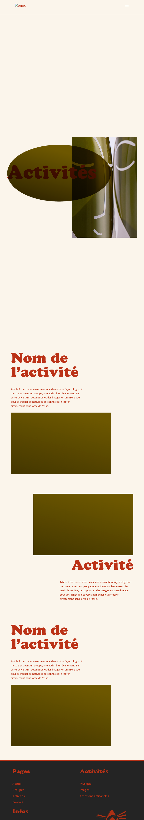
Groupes (18, 790)
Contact (18, 802)
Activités (18, 796)
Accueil (17, 784)
